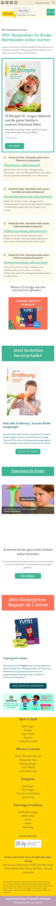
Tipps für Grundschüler (28, 793)
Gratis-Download (28, 771)
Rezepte (28, 738)
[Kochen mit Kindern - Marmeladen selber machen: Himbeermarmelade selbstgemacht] (28, 258)
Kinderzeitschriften (42, 3)
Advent (28, 823)
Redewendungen (28, 764)
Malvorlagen (28, 726)
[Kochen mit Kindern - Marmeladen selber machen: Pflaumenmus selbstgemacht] (28, 161)
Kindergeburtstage (28, 812)
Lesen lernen (28, 797)
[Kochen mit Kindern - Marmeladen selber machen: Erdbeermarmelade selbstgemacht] (28, 226)
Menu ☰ (50, 12)
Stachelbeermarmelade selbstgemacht (28, 196)
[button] (28, 499)
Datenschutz (22, 865)
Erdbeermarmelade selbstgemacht (25, 231)
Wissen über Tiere (28, 760)
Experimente (28, 734)
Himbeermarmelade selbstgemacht (26, 262)
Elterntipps (28, 786)
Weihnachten (28, 816)
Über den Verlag (45, 865)
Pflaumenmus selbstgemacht (22, 165)
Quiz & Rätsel (28, 767)
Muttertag (28, 827)
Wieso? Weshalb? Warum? (28, 756)
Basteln (28, 730)
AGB (32, 865)
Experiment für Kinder (28, 471)
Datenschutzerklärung (12, 511)
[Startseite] (19, 17)
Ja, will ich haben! (28, 451)
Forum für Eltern (34, 869)
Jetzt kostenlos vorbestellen (28, 686)
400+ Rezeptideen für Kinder (15, 30)
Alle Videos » (28, 576)
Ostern (28, 820)
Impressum (8, 865)
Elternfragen (28, 790)
